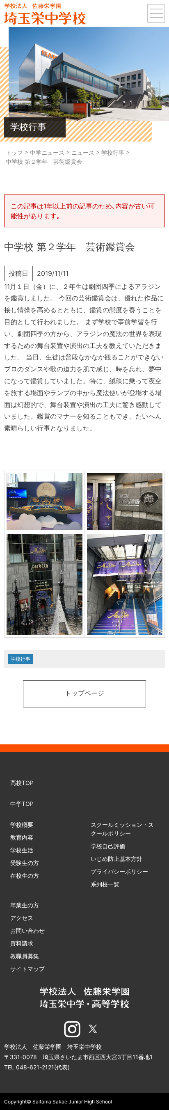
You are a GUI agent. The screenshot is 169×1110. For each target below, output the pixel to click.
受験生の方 (24, 862)
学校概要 (21, 824)
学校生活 (21, 850)
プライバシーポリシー (119, 871)
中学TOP (22, 803)
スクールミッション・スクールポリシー (122, 829)
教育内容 (21, 837)
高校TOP (22, 782)
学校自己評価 (108, 845)
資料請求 (21, 943)
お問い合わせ (27, 930)
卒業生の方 (24, 905)
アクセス (21, 917)
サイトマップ (27, 968)
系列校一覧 (105, 884)
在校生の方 (24, 875)
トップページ (84, 694)
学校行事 (20, 659)
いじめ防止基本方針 (116, 858)
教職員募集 (24, 955)
